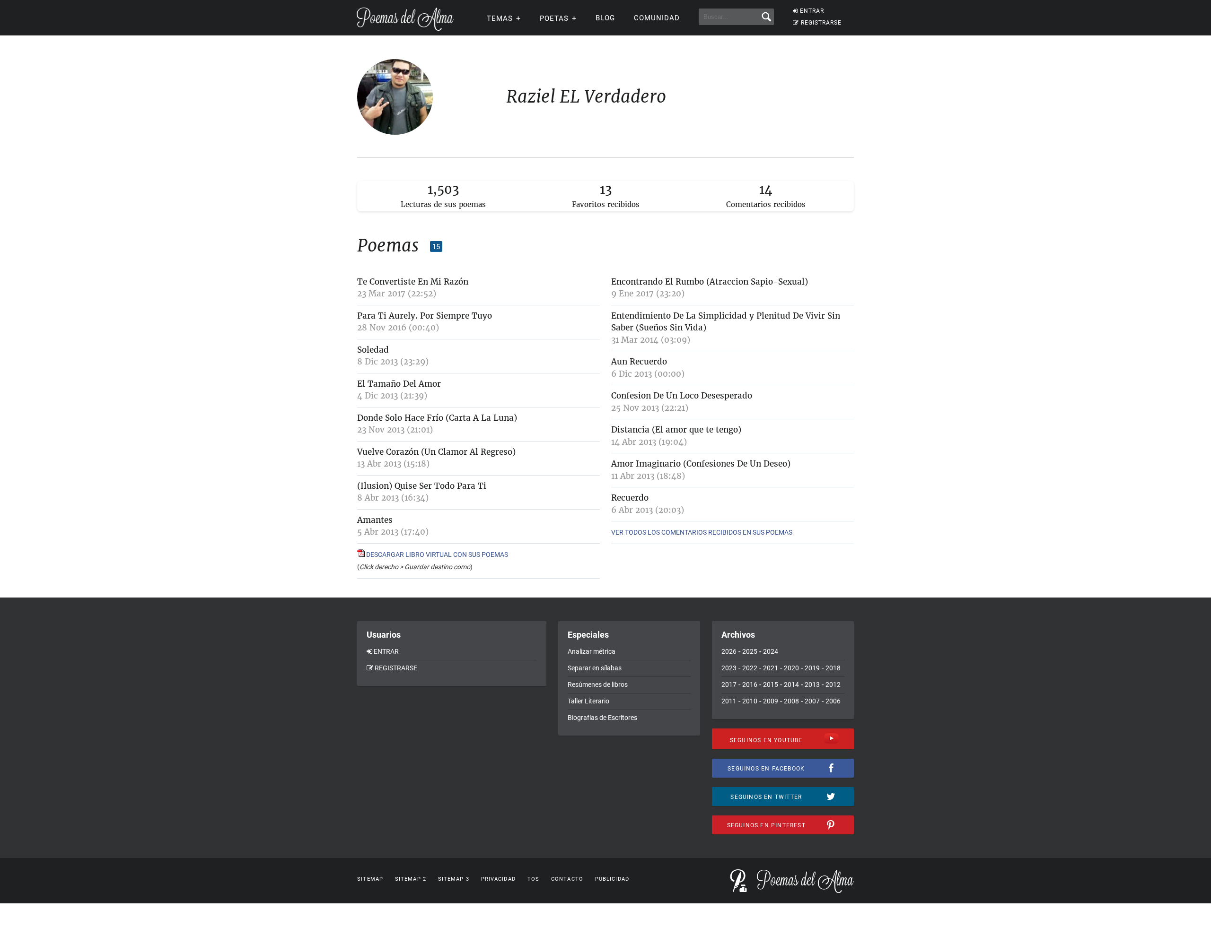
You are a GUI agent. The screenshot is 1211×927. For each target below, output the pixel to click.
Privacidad (498, 879)
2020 (791, 668)
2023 (729, 668)
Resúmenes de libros (598, 684)
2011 (729, 701)
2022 (749, 668)
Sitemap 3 (453, 879)
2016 (749, 684)
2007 (812, 701)
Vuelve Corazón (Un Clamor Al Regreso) (436, 452)
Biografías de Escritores (602, 717)
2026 (729, 651)
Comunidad (657, 18)
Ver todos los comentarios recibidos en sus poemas (701, 532)
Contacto (567, 879)
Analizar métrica (591, 651)
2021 (770, 668)
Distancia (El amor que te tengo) (676, 430)
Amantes (375, 520)
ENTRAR (812, 11)
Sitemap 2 (410, 879)
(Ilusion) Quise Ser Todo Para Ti (421, 486)
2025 (749, 651)
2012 (833, 684)
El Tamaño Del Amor (399, 384)
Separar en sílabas (595, 668)
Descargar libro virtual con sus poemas (436, 554)
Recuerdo (630, 498)
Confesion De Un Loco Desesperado (681, 395)
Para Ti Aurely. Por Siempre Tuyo (424, 316)
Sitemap (370, 879)
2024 (770, 651)
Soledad (373, 350)
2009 (770, 701)
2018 (833, 668)
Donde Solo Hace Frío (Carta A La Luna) (437, 418)
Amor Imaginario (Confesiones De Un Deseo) (700, 464)
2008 (791, 701)
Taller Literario (588, 701)
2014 (791, 684)
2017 (729, 684)
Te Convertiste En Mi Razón (412, 282)
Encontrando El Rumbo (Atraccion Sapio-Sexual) (709, 282)
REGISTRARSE (821, 22)
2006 (833, 701)
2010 (749, 701)
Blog (605, 18)
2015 (770, 684)
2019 (812, 668)
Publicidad (612, 879)
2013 (812, 684)
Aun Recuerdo (639, 361)
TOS (533, 879)
